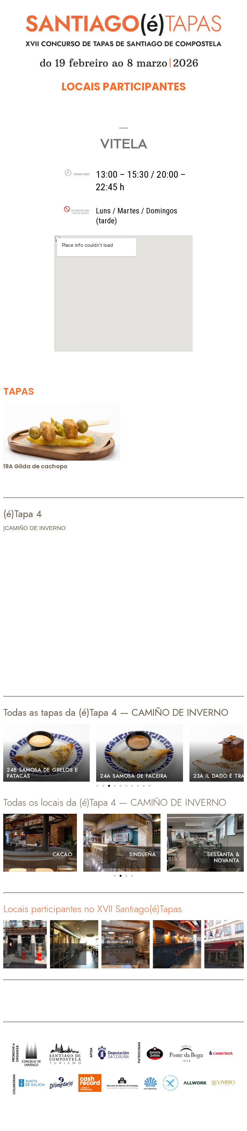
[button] (97, 786)
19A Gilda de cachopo (35, 466)
